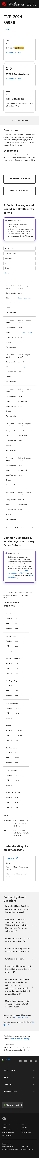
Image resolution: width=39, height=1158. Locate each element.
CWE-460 (10, 858)
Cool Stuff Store (26, 1132)
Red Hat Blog (25, 1130)
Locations (24, 1127)
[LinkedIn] (20, 1062)
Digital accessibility (27, 1149)
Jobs (22, 1125)
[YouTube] (25, 1062)
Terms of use (24, 1147)
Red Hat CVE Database (10, 11)
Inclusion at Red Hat (8, 1132)
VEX (5, 29)
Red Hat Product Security (19, 1039)
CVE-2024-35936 (28, 11)
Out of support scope (25, 298)
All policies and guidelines (10, 1149)
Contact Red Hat (7, 1130)
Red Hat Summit (7, 1135)
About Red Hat (6, 1125)
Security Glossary (21, 1018)
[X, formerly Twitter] (36, 1062)
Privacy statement (7, 1147)
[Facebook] (30, 1062)
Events (4, 1127)
